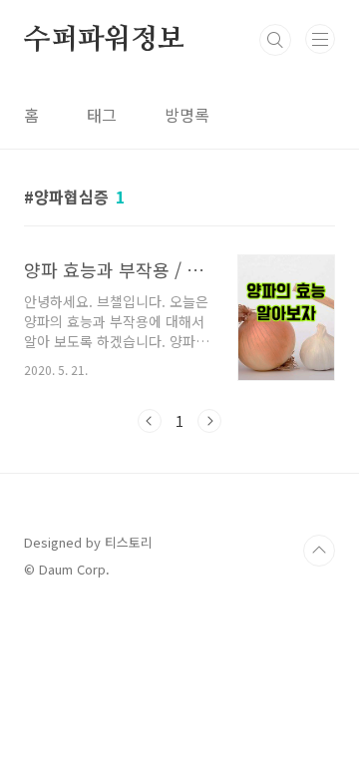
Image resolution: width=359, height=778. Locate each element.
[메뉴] (320, 39)
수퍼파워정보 (104, 40)
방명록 (187, 115)
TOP (319, 551)
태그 (102, 115)
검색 (275, 40)
